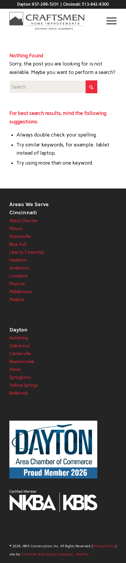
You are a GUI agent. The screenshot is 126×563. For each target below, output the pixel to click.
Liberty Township (26, 252)
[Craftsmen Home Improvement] (52, 20)
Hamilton (18, 260)
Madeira (16, 299)
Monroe (17, 283)
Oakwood (19, 345)
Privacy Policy (104, 546)
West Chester (23, 220)
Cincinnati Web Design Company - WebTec (55, 554)
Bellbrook (18, 393)
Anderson (19, 268)
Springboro (20, 377)
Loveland (18, 276)
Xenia (15, 369)
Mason (16, 228)
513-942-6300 (95, 4)
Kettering (18, 338)
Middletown (20, 291)
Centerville (20, 353)
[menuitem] (109, 20)
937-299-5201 (45, 4)
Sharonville (20, 236)
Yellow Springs (23, 385)
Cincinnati (23, 212)
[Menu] (109, 20)
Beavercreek (22, 361)
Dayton (18, 330)
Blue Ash (18, 244)
